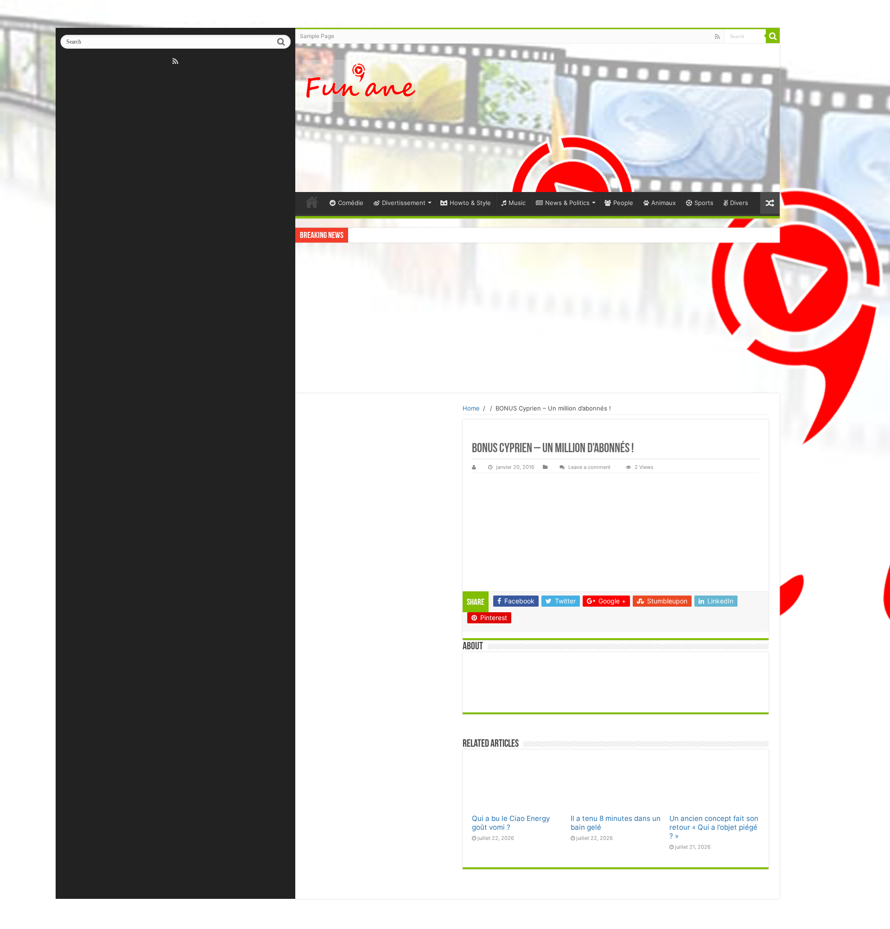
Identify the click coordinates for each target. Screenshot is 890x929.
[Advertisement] (604, 118)
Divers (739, 202)
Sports (703, 202)
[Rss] (175, 61)
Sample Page (317, 35)
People (623, 202)
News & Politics (567, 202)
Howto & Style (470, 202)
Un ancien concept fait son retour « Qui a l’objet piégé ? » (713, 827)
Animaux (663, 202)
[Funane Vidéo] (360, 81)
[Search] (281, 41)
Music (517, 202)
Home (471, 408)
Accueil (312, 201)
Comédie (350, 202)
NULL (517, 784)
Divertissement (404, 202)
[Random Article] (770, 203)
